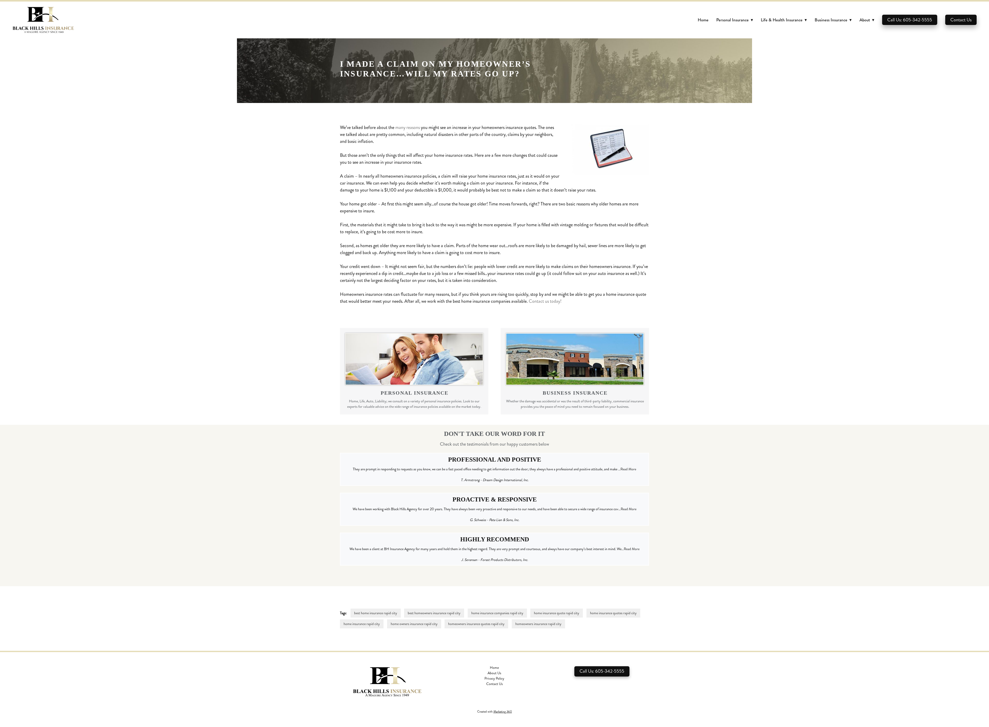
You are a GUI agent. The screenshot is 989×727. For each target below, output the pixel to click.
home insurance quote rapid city (556, 613)
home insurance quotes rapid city (613, 613)
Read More (628, 469)
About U (494, 673)
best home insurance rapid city (375, 613)
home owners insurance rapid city (414, 623)
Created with (494, 711)
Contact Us (960, 19)
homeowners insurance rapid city (538, 623)
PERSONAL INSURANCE (414, 393)
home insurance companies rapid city (497, 613)
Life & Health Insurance (784, 20)
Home (703, 20)
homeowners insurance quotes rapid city (476, 623)
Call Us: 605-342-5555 (909, 19)
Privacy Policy (494, 678)
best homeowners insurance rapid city (434, 613)
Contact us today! (545, 301)
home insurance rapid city (362, 623)
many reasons (407, 127)
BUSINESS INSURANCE (575, 393)
